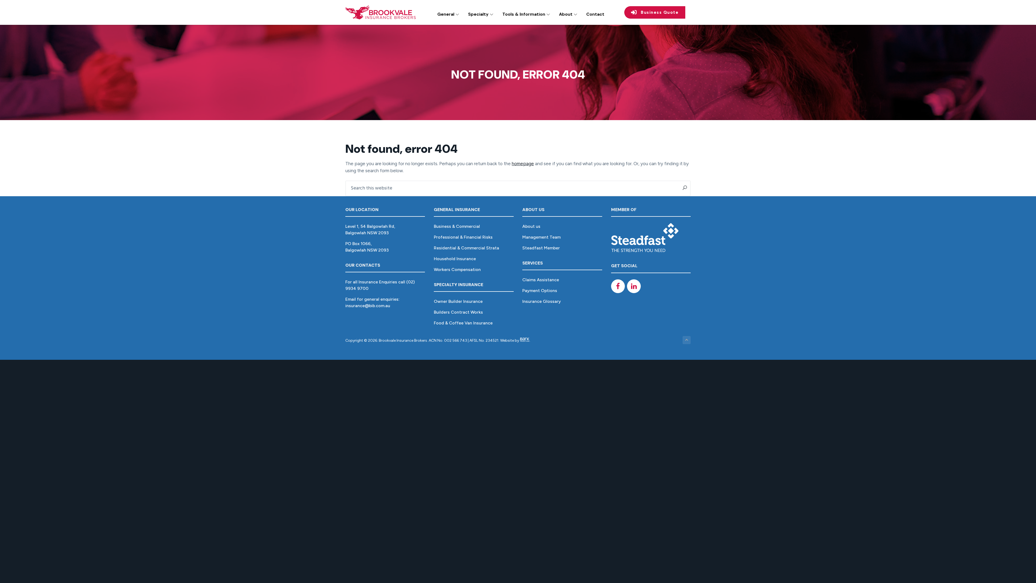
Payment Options (539, 290)
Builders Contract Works (458, 312)
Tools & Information (524, 14)
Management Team (541, 237)
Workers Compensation (457, 269)
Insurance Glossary (541, 301)
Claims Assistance (540, 279)
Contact (595, 14)
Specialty (479, 14)
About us (531, 226)
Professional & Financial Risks (463, 237)
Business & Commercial (457, 226)
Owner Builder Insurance (458, 301)
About (566, 14)
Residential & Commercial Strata (466, 247)
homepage (523, 163)
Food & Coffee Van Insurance (463, 323)
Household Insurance (455, 258)
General (446, 14)
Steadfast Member (541, 247)
